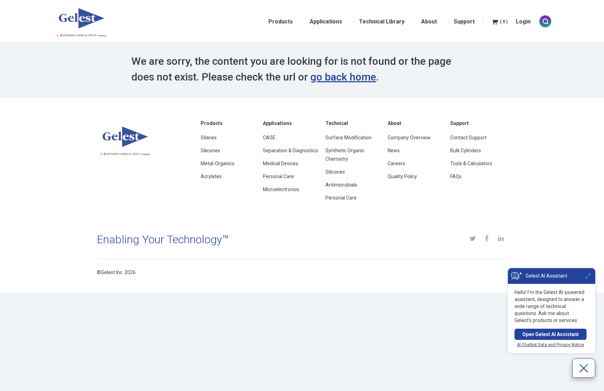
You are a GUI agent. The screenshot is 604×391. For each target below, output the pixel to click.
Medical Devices (280, 163)
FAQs (456, 176)
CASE (269, 137)
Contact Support (468, 137)
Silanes (209, 137)
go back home (343, 77)
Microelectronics (281, 189)
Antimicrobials (341, 185)
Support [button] (464, 21)
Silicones (210, 150)
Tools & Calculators (471, 163)
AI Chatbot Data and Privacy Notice (550, 344)
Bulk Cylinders (465, 150)
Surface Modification (348, 137)
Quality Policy (402, 176)
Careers (396, 163)
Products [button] (280, 21)
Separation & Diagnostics (290, 150)
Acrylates (211, 176)
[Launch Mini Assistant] (587, 276)
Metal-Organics (218, 163)
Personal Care (278, 176)
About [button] (429, 21)
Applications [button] (326, 21)
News (394, 150)
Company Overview (409, 137)
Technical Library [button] (381, 21)
